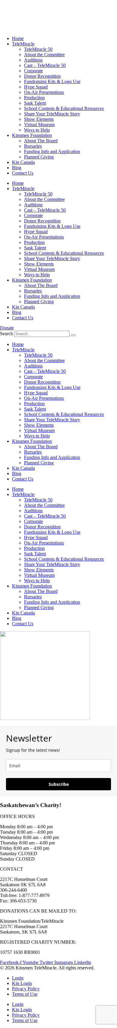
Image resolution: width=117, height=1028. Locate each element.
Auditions (33, 59)
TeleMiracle (23, 43)
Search (6, 333)
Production (34, 97)
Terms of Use (25, 994)
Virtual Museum (39, 124)
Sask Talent (35, 103)
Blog (16, 167)
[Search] (73, 335)
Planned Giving (39, 156)
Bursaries (33, 146)
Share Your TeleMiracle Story (52, 113)
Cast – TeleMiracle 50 (45, 65)
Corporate (33, 70)
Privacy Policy (26, 988)
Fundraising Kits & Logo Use (52, 81)
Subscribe (59, 784)
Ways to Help (37, 129)
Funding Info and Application (52, 151)
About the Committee (44, 54)
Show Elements (39, 119)
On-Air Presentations (44, 92)
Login (17, 977)
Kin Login (22, 983)
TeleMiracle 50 (38, 49)
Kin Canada (23, 162)
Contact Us (22, 173)
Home (18, 38)
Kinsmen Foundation (32, 135)
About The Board (41, 140)
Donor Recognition (42, 76)
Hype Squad (36, 86)
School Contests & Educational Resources (64, 108)
